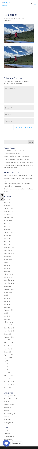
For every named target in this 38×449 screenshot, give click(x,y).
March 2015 (7, 340)
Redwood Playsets (9, 414)
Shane (6, 175)
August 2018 (8, 292)
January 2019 (8, 277)
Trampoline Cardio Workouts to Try (21, 175)
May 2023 (7, 223)
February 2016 (8, 322)
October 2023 (8, 214)
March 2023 (7, 229)
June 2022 (7, 238)
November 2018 (9, 283)
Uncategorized (8, 423)
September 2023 (9, 217)
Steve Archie (8, 184)
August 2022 (8, 235)
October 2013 (8, 388)
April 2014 (7, 370)
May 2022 (7, 241)
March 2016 (7, 319)
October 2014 (8, 352)
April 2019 (7, 268)
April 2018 (7, 304)
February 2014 (8, 376)
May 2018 (7, 301)
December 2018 (9, 280)
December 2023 (9, 211)
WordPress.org (8, 440)
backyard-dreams (11, 18)
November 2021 (9, 250)
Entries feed (7, 434)
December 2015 (9, 328)
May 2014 (7, 367)
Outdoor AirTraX (9, 405)
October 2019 (8, 256)
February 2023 (8, 232)
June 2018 (7, 298)
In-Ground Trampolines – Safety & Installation (18, 162)
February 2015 (8, 343)
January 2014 (8, 379)
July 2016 (6, 313)
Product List (7, 408)
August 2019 (8, 259)
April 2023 (7, 226)
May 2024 (7, 199)
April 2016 (7, 316)
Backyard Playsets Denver (12, 399)
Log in (6, 431)
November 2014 (9, 349)
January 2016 (8, 325)
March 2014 (7, 373)
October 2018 (8, 286)
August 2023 (8, 220)
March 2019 (7, 271)
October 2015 (8, 334)
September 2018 (9, 289)
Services (6, 417)
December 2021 (9, 247)
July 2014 (6, 361)
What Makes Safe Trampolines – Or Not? (17, 159)
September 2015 (9, 337)
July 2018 (6, 295)
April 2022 (7, 244)
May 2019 (7, 265)
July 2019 (6, 262)
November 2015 (9, 331)
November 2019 (9, 253)
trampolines (7, 420)
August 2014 (8, 358)
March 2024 (7, 205)
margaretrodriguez (10, 178)
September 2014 (9, 355)
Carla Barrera (8, 189)
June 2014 (7, 364)
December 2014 (9, 346)
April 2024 (7, 202)
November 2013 (9, 385)
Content (6, 402)
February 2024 (8, 208)
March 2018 (7, 307)
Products (6, 411)
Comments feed (9, 437)
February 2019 (8, 274)
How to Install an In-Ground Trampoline (16, 156)
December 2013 (9, 382)
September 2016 (9, 310)
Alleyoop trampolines (10, 396)
